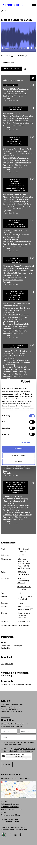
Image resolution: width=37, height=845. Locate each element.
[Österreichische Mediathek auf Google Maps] (18, 789)
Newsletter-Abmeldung (10, 815)
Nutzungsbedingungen (10, 804)
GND (26, 566)
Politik (27, 163)
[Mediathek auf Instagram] (15, 834)
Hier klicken (19, 757)
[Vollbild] (35, 48)
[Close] (33, 78)
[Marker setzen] (24, 48)
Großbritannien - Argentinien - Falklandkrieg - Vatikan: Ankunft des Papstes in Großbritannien (15, 141)
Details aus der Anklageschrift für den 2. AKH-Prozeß (15, 260)
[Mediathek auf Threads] (20, 834)
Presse (4, 812)
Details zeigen (26, 442)
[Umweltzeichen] (3, 835)
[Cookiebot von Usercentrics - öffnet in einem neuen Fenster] (22, 381)
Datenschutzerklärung (10, 807)
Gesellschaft (19, 91)
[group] (18, 62)
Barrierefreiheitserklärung (11, 810)
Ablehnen (18, 462)
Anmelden (6, 764)
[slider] (18, 51)
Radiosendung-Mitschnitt (13, 94)
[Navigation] (34, 4)
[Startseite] (13, 4)
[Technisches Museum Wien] (10, 821)
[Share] (17, 48)
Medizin (18, 273)
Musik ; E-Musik (25, 515)
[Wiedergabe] (3, 48)
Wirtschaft (21, 275)
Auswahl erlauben (18, 455)
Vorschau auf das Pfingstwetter (15, 109)
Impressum (5, 801)
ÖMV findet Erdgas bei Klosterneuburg (15, 346)
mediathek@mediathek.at (11, 711)
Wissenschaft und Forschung (14, 372)
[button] (31, 48)
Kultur (15, 515)
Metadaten (9, 664)
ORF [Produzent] (23, 568)
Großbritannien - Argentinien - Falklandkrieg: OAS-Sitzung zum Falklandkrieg (15, 223)
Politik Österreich (21, 271)
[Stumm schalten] (21, 48)
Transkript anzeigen (11, 69)
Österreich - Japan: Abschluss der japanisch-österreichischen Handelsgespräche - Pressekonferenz (15, 295)
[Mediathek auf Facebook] (10, 835)
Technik (6, 206)
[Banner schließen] (34, 381)
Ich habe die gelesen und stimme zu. (19, 750)
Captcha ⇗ (26, 758)
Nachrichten (10, 85)
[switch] (32, 422)
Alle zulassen (18, 449)
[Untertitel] (28, 48)
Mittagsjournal (23, 625)
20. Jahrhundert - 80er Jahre (14, 125)
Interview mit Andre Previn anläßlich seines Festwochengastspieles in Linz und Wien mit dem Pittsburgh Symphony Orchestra (15, 487)
